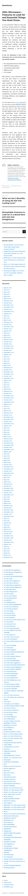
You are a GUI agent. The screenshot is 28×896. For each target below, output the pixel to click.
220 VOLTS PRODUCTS (11, 678)
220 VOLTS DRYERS (10, 650)
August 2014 (7, 523)
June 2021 (7, 385)
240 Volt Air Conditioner (11, 710)
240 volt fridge (8, 714)
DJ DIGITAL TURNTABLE (11, 762)
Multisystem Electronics (11, 816)
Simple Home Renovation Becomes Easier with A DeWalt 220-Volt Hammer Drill (14, 253)
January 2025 (8, 324)
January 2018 (8, 464)
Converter (7, 749)
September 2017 (9, 473)
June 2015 (7, 520)
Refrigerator (7, 831)
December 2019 (8, 417)
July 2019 (6, 428)
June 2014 (7, 525)
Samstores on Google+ (13, 178)
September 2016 (9, 495)
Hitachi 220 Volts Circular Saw (13, 788)
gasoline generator (9, 779)
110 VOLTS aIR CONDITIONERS (13, 576)
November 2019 (8, 419)
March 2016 (7, 503)
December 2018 (8, 443)
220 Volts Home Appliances (12, 663)
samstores (6, 185)
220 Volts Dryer (8, 647)
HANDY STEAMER (9, 785)
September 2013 (9, 542)
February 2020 (8, 413)
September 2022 (9, 352)
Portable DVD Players (10, 826)
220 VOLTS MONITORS (11, 673)
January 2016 (8, 508)
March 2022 (7, 365)
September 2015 (9, 516)
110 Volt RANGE (8, 574)
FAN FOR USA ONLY (10, 777)
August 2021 (7, 380)
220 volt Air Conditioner (11, 606)
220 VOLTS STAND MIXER (12, 686)
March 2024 (7, 337)
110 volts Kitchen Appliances (12, 585)
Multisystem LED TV (10, 818)
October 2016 (8, 492)
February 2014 (8, 531)
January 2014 (8, 533)
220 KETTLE (7, 600)
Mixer (5, 811)
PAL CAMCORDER (9, 824)
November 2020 (9, 398)
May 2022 (7, 361)
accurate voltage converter (12, 721)
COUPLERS (7, 753)
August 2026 (8, 288)
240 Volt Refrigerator (10, 716)
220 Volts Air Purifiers (10, 639)
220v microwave (21, 102)
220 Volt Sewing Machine (11, 628)
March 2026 (7, 298)
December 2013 (8, 536)
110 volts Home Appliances (12, 581)
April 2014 (7, 527)
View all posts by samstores (14, 180)
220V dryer (7, 701)
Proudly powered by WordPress (16, 893)
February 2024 (8, 339)
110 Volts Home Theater (11, 583)
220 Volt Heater (8, 622)
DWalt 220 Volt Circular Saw (12, 766)
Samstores (7, 5)
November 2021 (8, 374)
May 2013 (6, 551)
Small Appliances (9, 844)
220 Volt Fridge (8, 611)
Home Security (8, 796)
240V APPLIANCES (9, 719)
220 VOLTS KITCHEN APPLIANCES (14, 665)
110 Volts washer (9, 594)
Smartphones (8, 846)
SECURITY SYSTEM (9, 842)
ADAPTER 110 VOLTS (10, 723)
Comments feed (8, 884)
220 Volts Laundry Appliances (13, 667)
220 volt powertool (9, 626)
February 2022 (8, 367)
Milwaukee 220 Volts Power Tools (14, 809)
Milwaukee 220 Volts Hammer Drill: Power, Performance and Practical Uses (15, 260)
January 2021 (8, 393)
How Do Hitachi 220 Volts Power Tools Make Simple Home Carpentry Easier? (14, 247)
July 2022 (6, 357)
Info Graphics (8, 803)
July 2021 (6, 382)
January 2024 (8, 341)
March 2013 (7, 555)
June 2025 (7, 318)
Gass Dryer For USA (10, 781)
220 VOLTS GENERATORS (12, 660)
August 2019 (7, 426)
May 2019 (7, 432)
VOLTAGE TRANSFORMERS (12, 865)
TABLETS (6, 852)
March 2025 (7, 320)
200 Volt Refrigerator (10, 598)
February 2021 (8, 391)
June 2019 (7, 430)
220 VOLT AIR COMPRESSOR (12, 604)
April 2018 (7, 460)
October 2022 (8, 350)
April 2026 (7, 296)
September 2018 (9, 449)
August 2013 (7, 544)
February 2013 (8, 557)
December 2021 (8, 372)
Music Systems (8, 822)
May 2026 (7, 294)
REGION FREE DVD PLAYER (12, 833)
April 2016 (7, 501)
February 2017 (8, 484)
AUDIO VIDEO (8, 729)
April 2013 (7, 553)
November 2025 (9, 307)
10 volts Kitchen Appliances (12, 570)
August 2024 (8, 331)
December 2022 (8, 346)
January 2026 (8, 303)
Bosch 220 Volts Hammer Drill (13, 738)
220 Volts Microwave (10, 671)
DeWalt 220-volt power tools (13, 757)
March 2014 (7, 529)
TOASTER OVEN (9, 854)
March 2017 (7, 482)
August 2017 (7, 475)
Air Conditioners (9, 727)
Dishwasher (7, 760)
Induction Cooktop (9, 801)
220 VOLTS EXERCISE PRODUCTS (14, 652)
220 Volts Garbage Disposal (12, 656)
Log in (6, 880)
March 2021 (7, 389)
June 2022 (7, 359)
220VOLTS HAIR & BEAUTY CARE (14, 706)
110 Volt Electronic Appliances (13, 572)
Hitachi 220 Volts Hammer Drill (13, 790)
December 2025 (8, 305)
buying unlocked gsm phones (13, 742)
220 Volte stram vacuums (11, 637)
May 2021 (7, 387)
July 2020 (6, 406)
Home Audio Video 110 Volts (12, 794)
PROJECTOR (7, 829)
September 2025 (9, 311)
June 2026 (7, 292)
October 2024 (8, 329)
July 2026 (7, 290)
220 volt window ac (10, 635)
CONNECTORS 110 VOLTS (11, 747)
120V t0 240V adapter (10, 596)
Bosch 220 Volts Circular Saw (12, 736)
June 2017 (7, 477)
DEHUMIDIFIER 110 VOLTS (12, 755)
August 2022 (8, 354)
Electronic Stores (9, 773)
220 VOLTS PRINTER (10, 675)
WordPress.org (8, 887)
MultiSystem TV (9, 820)
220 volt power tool (10, 624)
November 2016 (8, 490)
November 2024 (9, 326)
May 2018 (7, 458)
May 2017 (6, 479)
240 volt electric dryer (10, 712)
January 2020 (8, 415)
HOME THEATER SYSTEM (12, 798)
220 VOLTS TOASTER (10, 688)
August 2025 (8, 313)
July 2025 (6, 316)
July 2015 (6, 518)
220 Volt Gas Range (10, 615)
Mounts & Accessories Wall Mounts (14, 814)
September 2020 (9, 402)
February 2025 (8, 322)
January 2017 (8, 486)
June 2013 (7, 548)
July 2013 (6, 546)
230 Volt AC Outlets (10, 708)
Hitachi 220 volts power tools (13, 792)
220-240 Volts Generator (11, 695)
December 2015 (8, 510)
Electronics (7, 775)
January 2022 (8, 369)
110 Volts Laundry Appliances (13, 587)
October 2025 (8, 309)
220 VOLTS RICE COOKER (11, 684)
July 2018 (6, 454)
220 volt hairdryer (9, 617)
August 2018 (7, 451)
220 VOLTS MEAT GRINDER (12, 669)
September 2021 (9, 378)
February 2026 (8, 300)
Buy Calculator (8, 740)
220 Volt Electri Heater (11, 609)
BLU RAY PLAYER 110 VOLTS (12, 732)
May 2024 (7, 333)
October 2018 (8, 447)
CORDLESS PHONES (10, 751)
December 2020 (8, 395)
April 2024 (7, 335)
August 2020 (8, 404)
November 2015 (8, 512)
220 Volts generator (10, 658)
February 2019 (8, 438)
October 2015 (8, 514)
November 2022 (9, 348)
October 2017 (8, 471)
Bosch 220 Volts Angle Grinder (13, 734)
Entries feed (7, 882)
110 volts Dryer (8, 578)
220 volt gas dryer (9, 613)
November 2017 (8, 469)
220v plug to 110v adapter (11, 704)
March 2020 (7, 410)
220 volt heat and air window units (14, 619)
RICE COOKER (8, 835)
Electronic (7, 770)
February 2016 (8, 505)
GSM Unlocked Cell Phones (12, 783)
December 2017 (8, 467)
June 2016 (7, 497)
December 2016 (8, 488)
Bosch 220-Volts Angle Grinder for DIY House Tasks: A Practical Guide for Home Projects (14, 266)
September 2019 (9, 423)
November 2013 (8, 538)
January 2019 (8, 441)
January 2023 (8, 344)
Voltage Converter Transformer (13, 859)
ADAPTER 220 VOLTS (10, 725)
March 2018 (7, 462)
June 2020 (7, 408)
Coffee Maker (8, 744)
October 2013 (8, 540)
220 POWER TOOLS (10, 602)
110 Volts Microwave (10, 589)
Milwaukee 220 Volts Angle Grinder (15, 805)
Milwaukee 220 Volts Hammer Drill (14, 807)
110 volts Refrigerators (10, 591)
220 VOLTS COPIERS (10, 645)
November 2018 (8, 445)
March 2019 (7, 436)
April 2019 (7, 434)
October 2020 (8, 400)
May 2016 (7, 499)
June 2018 (7, 456)
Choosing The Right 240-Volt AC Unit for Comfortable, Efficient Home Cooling (14, 273)
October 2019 (8, 421)
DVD (5, 764)
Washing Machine (9, 867)
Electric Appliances (9, 768)
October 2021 (8, 376)
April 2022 (7, 363)
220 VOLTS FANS (9, 654)
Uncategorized (6, 187)
